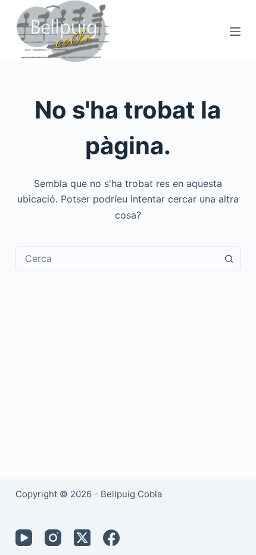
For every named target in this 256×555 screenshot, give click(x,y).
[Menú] (235, 31)
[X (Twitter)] (82, 537)
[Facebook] (111, 537)
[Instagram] (53, 537)
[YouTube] (23, 537)
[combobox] (116, 258)
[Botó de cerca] (228, 258)
